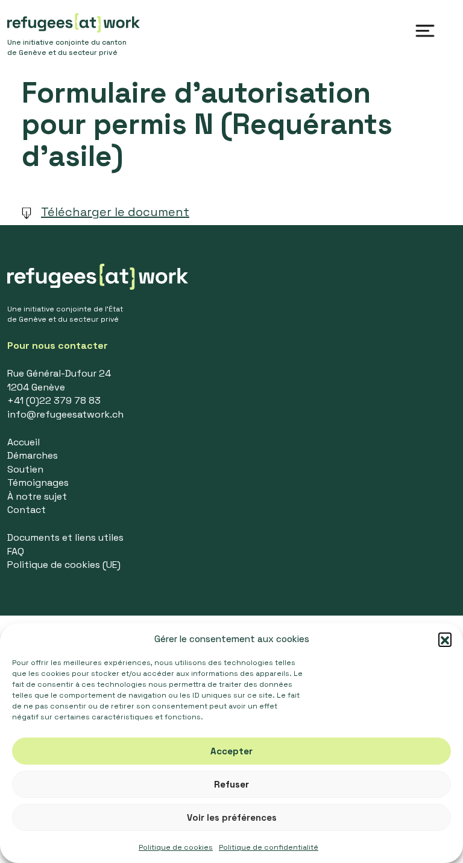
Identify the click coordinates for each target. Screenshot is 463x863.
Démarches (32, 455)
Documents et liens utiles (65, 537)
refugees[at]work (73, 23)
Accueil (23, 442)
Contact (26, 509)
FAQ (15, 551)
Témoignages (38, 482)
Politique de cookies (176, 847)
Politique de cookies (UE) (64, 564)
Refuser (231, 784)
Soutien (25, 469)
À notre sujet (37, 496)
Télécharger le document (115, 212)
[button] (445, 639)
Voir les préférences (232, 817)
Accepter (231, 751)
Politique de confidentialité (268, 847)
